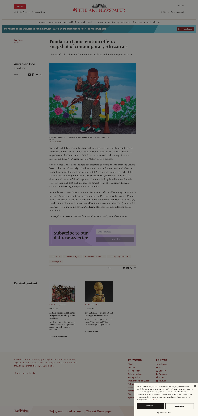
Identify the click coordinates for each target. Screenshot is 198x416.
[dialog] (166, 399)
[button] (165, 412)
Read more (152, 400)
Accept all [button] (150, 406)
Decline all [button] (179, 406)
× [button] (195, 386)
